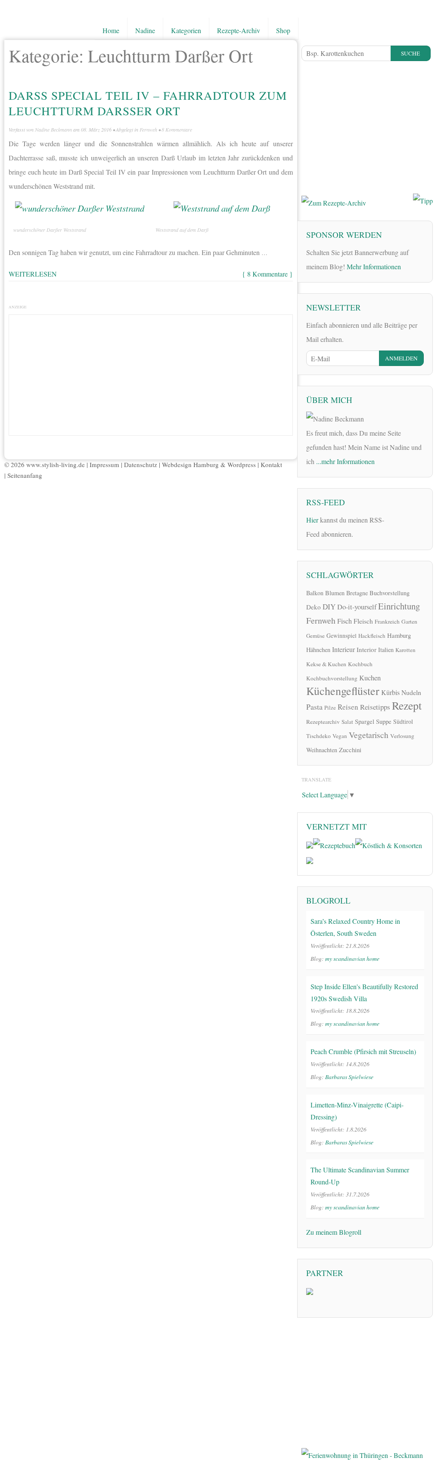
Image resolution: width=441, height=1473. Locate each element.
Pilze (330, 707)
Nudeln (411, 692)
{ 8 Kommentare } (267, 273)
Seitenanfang (24, 475)
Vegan (339, 736)
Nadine (145, 30)
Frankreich (387, 621)
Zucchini (350, 749)
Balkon (314, 593)
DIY (329, 607)
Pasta (314, 706)
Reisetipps (375, 707)
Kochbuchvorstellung (331, 678)
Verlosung (402, 736)
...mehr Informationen (345, 461)
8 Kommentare (176, 129)
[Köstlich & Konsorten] (388, 844)
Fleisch (363, 620)
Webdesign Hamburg (190, 464)
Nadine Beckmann (53, 129)
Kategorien (186, 30)
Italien (386, 650)
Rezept (407, 705)
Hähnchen (318, 650)
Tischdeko (318, 736)
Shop (283, 30)
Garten (409, 621)
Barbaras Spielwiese (349, 1077)
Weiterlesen (33, 273)
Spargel (364, 721)
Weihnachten (321, 750)
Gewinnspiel (341, 635)
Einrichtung (399, 606)
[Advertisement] (150, 373)
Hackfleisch (371, 636)
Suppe (383, 721)
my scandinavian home (352, 958)
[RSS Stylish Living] (396, 518)
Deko (313, 607)
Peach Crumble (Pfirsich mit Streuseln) (363, 1051)
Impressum (104, 464)
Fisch (344, 621)
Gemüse (315, 636)
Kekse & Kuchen (326, 664)
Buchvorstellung (390, 593)
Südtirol (403, 721)
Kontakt (271, 464)
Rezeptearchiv (323, 722)
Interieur (343, 649)
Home (110, 30)
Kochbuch (360, 664)
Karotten (405, 650)
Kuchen (370, 678)
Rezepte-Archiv (238, 30)
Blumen (335, 593)
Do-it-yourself (356, 607)
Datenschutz (140, 464)
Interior (366, 649)
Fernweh (148, 129)
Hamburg (399, 635)
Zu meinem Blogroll (333, 1231)
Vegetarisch (368, 734)
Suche (410, 53)
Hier (312, 519)
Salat (347, 722)
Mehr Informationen (374, 266)
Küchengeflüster (342, 690)
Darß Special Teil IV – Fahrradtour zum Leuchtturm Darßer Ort (148, 103)
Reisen (348, 707)
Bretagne (357, 593)
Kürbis (390, 692)
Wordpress (241, 464)
